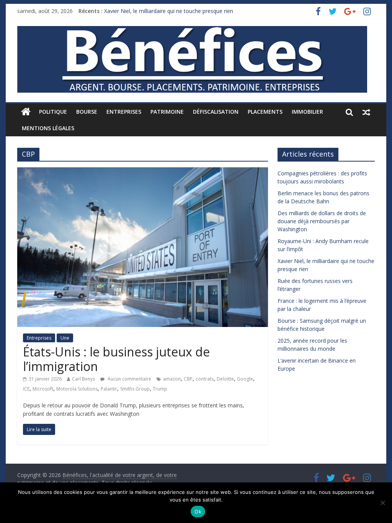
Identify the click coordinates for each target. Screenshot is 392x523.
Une (64, 338)
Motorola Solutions (77, 389)
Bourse (86, 111)
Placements (265, 111)
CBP (188, 379)
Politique (53, 111)
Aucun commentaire (128, 379)
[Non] (382, 503)
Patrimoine (167, 111)
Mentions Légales (48, 128)
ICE (26, 389)
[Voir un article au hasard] (366, 112)
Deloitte (225, 379)
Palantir (109, 389)
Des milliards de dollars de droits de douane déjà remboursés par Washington (322, 221)
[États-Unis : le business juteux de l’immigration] (142, 172)
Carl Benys (83, 379)
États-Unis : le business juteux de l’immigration (116, 358)
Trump (160, 389)
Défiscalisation (215, 111)
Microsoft (43, 389)
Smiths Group (135, 389)
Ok (197, 511)
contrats (205, 379)
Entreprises (123, 111)
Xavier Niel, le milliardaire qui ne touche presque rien (168, 11)
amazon (172, 379)
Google (245, 379)
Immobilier (307, 111)
